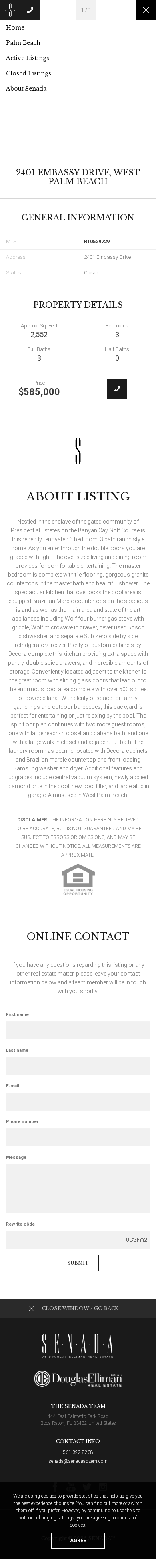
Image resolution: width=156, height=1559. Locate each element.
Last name (17, 1050)
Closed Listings (28, 73)
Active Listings (27, 58)
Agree (78, 1540)
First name (17, 1014)
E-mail (12, 1086)
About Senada (26, 88)
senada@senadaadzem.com (78, 1461)
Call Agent (117, 389)
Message (16, 1157)
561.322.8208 (78, 1452)
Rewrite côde (20, 1224)
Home (15, 27)
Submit (78, 1263)
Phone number (22, 1121)
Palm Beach (23, 42)
